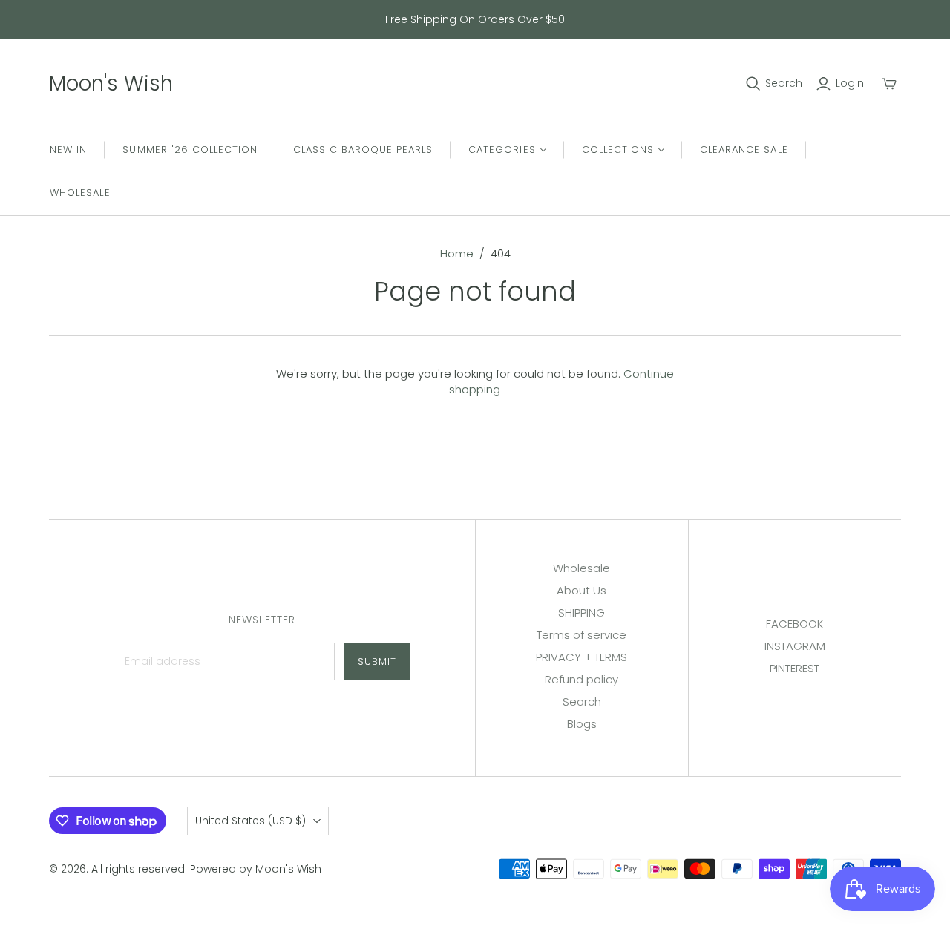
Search (783, 83)
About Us (581, 590)
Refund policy (581, 679)
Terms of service (581, 635)
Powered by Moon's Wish (255, 868)
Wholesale (80, 192)
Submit (377, 661)
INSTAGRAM (794, 646)
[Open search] (753, 83)
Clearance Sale (744, 149)
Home (457, 253)
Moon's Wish (111, 83)
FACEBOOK (794, 623)
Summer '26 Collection (190, 149)
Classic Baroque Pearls (363, 149)
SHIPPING (581, 612)
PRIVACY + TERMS (581, 657)
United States (250, 820)
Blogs (582, 724)
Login (850, 83)
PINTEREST (794, 668)
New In (68, 149)
